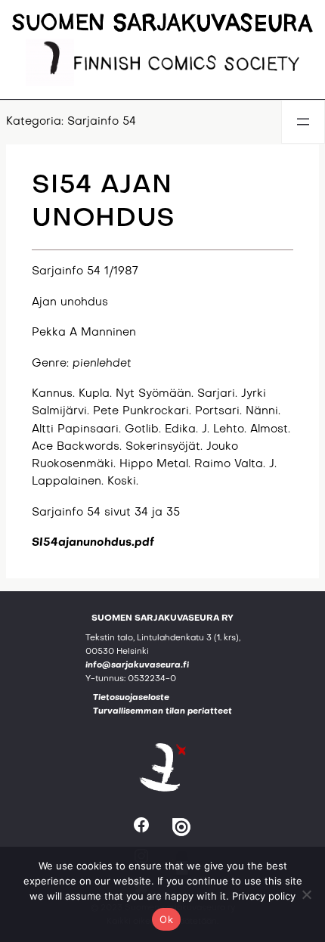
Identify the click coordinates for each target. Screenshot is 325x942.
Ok (166, 919)
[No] (306, 894)
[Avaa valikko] (303, 122)
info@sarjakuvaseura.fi (137, 666)
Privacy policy (264, 896)
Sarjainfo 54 (101, 121)
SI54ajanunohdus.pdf (93, 543)
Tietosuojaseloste (131, 698)
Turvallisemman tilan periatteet (162, 712)
